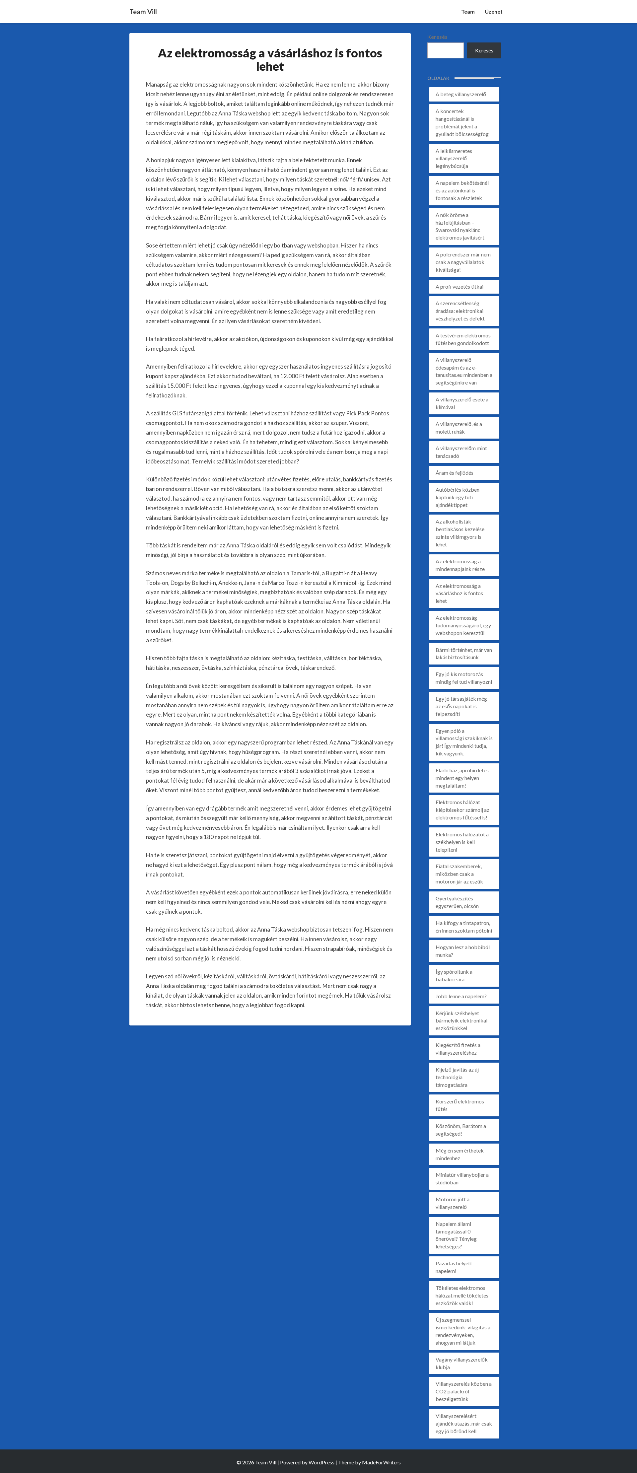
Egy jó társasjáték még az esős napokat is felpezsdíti (461, 706)
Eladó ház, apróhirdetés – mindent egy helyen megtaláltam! (464, 778)
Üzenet (494, 11)
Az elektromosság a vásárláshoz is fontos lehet (459, 593)
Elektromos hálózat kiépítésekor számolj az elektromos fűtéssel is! (462, 809)
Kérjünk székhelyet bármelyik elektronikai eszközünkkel (461, 1020)
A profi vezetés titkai (459, 286)
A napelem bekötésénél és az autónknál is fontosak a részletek (462, 190)
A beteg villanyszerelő (461, 94)
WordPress (321, 1462)
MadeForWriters (381, 1462)
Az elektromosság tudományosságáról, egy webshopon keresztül (463, 625)
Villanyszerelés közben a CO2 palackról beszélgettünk (464, 1391)
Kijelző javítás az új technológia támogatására (457, 1077)
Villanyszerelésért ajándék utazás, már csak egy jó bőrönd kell (464, 1423)
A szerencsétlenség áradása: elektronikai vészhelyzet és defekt (460, 310)
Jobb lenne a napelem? (461, 996)
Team (468, 11)
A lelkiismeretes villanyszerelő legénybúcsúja (454, 158)
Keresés (437, 37)
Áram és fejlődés (454, 472)
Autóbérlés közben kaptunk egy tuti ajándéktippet (457, 497)
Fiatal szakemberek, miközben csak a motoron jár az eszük (459, 873)
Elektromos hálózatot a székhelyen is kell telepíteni (462, 842)
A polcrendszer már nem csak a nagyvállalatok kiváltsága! (463, 262)
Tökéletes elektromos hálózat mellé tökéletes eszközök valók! (462, 1295)
